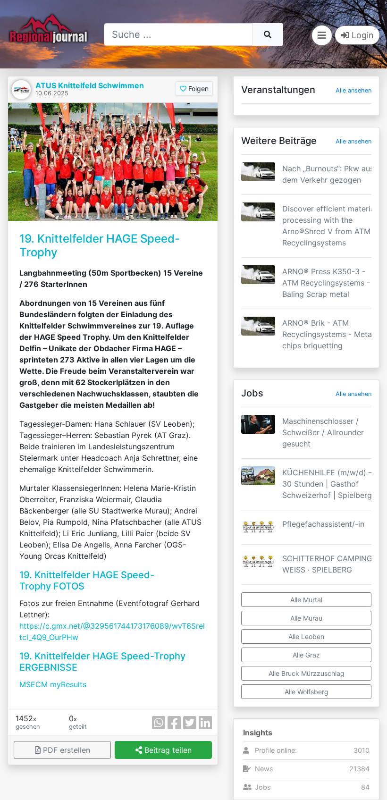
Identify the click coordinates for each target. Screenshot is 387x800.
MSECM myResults (52, 684)
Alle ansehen (353, 90)
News (264, 769)
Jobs (263, 787)
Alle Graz (306, 655)
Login (361, 35)
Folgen (197, 88)
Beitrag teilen (167, 750)
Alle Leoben (306, 636)
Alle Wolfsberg (306, 692)
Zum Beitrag (306, 186)
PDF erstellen (65, 750)
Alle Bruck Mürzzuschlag (307, 673)
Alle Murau (306, 618)
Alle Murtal (306, 600)
